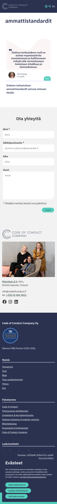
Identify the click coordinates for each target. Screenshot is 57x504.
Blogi (47, 78)
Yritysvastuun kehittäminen (15, 410)
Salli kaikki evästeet (16, 496)
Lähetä (48, 210)
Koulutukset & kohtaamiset (15, 427)
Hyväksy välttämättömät (18, 490)
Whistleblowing (9, 423)
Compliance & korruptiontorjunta (18, 415)
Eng (53, 6)
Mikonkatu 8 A (9, 281)
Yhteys (5, 383)
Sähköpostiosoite (13, 142)
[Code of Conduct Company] (15, 6)
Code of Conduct (10, 406)
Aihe (5, 156)
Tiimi (4, 370)
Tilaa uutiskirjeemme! (12, 379)
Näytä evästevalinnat (16, 485)
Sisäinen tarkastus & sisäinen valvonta (20, 419)
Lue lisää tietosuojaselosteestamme (33, 477)
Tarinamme (7, 366)
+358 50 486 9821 (16, 294)
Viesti (6, 170)
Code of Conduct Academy (14, 432)
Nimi (6, 129)
